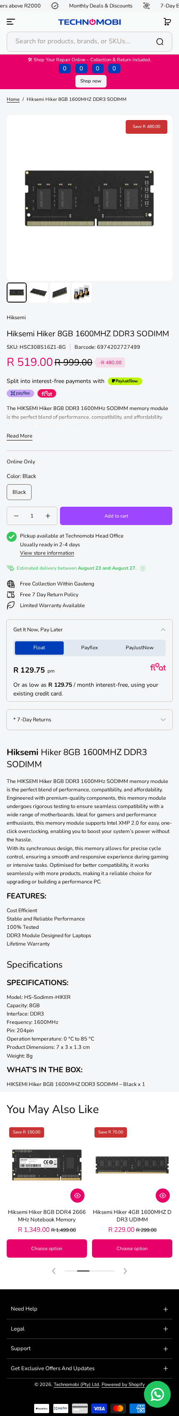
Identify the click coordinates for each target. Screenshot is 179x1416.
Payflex (89, 647)
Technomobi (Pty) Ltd (76, 1384)
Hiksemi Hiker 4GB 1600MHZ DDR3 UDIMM (132, 1215)
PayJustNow (140, 647)
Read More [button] (19, 435)
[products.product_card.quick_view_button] (77, 1195)
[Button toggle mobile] (12, 22)
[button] (167, 22)
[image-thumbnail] (17, 293)
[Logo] (89, 22)
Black (19, 491)
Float (39, 647)
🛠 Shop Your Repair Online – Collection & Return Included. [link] (90, 65)
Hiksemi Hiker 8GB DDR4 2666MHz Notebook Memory (47, 1215)
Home (13, 99)
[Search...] (160, 41)
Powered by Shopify (123, 1384)
